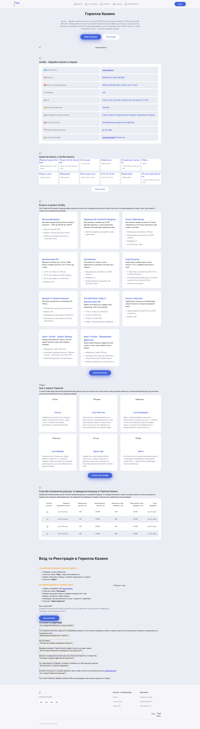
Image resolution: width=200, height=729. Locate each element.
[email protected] (108, 137)
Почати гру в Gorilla (100, 475)
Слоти (79, 4)
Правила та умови (146, 697)
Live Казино (92, 4)
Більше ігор (100, 189)
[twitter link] (57, 702)
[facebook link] (41, 702)
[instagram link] (46, 702)
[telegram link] (51, 702)
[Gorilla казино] (16, 4)
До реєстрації (49, 618)
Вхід (180, 4)
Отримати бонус (100, 373)
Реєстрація (111, 37)
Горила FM (117, 706)
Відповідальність (145, 706)
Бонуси (118, 4)
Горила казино (67, 588)
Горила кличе (132, 4)
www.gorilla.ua (107, 70)
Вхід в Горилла (90, 37)
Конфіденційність (146, 701)
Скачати (106, 4)
